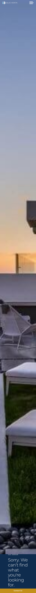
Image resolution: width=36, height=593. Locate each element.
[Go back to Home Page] (9, 2)
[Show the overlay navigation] (31, 3)
